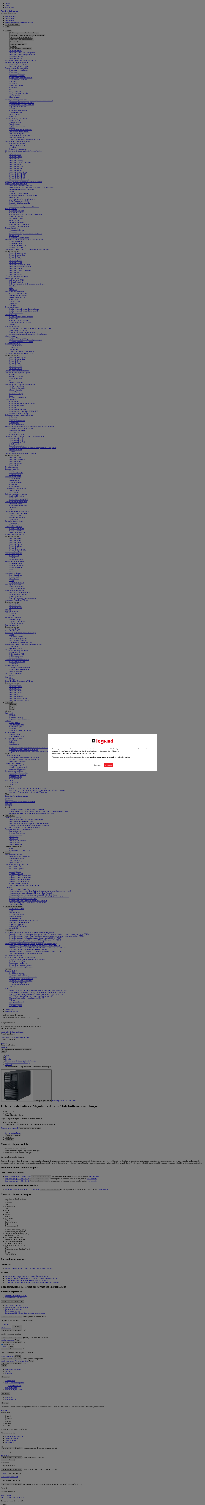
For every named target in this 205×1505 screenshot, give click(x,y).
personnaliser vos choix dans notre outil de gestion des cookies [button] (108, 757)
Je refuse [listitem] (97, 765)
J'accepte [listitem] (108, 765)
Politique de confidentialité (72, 753)
